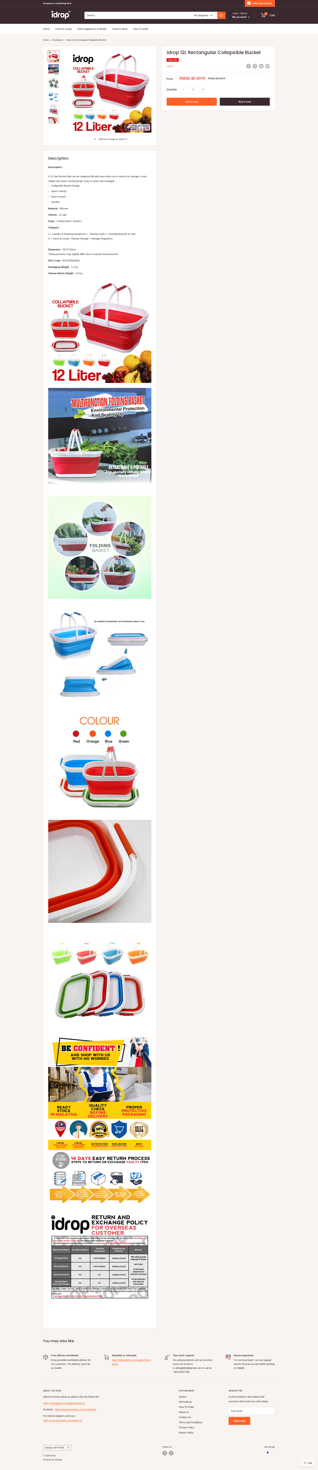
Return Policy (186, 1432)
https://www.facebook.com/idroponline (75, 1409)
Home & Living (63, 28)
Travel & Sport (120, 28)
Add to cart (191, 101)
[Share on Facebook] (248, 66)
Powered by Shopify (52, 1459)
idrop (170, 66)
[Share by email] (267, 66)
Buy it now (245, 101)
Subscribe (239, 1420)
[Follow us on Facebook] (164, 1453)
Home (46, 28)
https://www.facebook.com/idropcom (62, 1420)
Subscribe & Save (262, 3)
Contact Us (185, 1417)
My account (239, 17)
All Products (185, 1401)
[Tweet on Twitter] (261, 66)
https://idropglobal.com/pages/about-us (64, 1403)
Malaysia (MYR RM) (54, 1447)
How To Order (140, 28)
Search (183, 1396)
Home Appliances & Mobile (91, 28)
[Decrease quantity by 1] (183, 89)
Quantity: (172, 89)
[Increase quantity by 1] (203, 89)
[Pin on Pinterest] (255, 66)
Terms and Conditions (190, 1422)
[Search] (221, 15)
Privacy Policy (186, 1427)
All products (57, 40)
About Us (184, 1412)
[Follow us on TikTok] (171, 1453)
